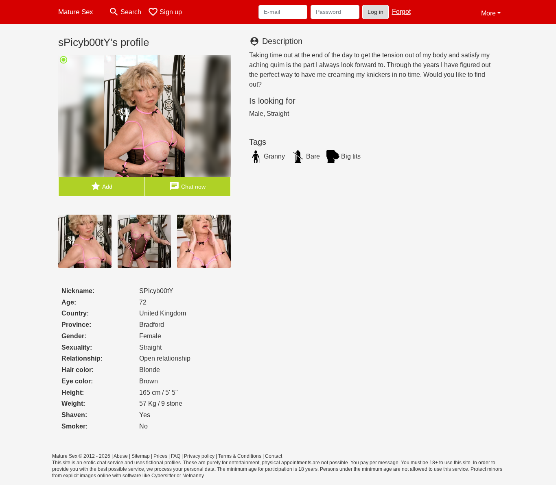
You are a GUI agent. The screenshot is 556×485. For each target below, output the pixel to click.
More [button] (488, 13)
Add (101, 186)
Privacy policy (199, 456)
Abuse (121, 456)
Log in (375, 12)
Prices (160, 456)
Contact (273, 456)
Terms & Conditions (239, 456)
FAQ (175, 456)
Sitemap (140, 456)
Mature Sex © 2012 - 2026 (81, 456)
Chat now (187, 186)
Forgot (401, 11)
